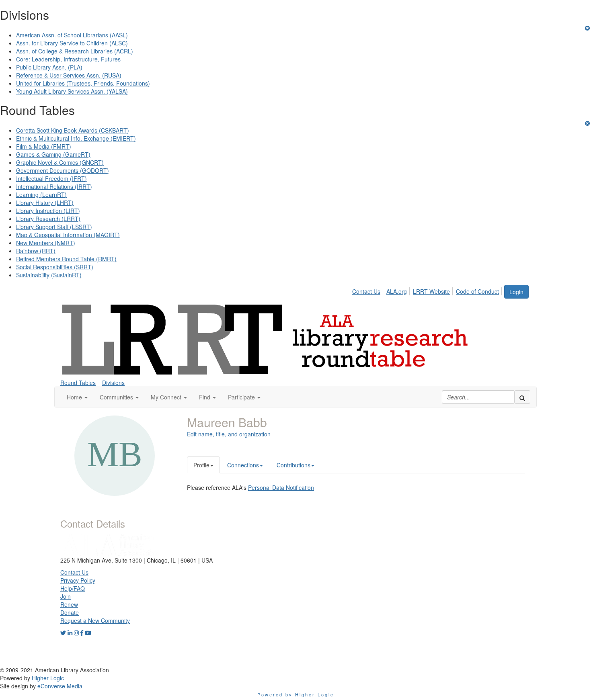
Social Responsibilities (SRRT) (54, 267)
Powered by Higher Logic (295, 694)
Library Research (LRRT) (48, 219)
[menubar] (427, 290)
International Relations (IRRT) (54, 186)
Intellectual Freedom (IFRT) (51, 178)
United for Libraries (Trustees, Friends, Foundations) (83, 83)
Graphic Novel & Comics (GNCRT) (60, 162)
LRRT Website (431, 291)
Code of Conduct (477, 291)
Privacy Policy (77, 580)
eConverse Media (59, 686)
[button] (77, 397)
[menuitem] (368, 290)
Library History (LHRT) (45, 203)
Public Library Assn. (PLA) (49, 67)
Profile (201, 465)
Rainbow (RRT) (35, 251)
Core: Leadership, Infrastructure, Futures (68, 59)
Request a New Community (95, 620)
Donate (69, 612)
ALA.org (396, 291)
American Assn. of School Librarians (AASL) (72, 35)
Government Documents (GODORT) (62, 170)
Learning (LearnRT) (41, 194)
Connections (243, 465)
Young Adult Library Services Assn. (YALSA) (72, 91)
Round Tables (78, 383)
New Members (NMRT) (45, 243)
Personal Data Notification (281, 487)
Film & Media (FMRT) (43, 146)
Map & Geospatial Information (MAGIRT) (68, 235)
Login (516, 292)
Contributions (293, 465)
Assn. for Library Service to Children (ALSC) (72, 43)
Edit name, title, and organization (229, 434)
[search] (522, 397)
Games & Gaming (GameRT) (53, 154)
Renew (69, 604)
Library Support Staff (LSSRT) (54, 227)
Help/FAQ (72, 588)
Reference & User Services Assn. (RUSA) (68, 75)
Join (65, 596)
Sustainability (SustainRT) (49, 275)
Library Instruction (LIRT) (48, 211)
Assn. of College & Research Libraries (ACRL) (74, 51)
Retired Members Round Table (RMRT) (66, 259)
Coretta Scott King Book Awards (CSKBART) (72, 130)
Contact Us (366, 291)
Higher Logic (48, 678)
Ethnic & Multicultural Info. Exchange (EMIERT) (76, 138)
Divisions (113, 383)
